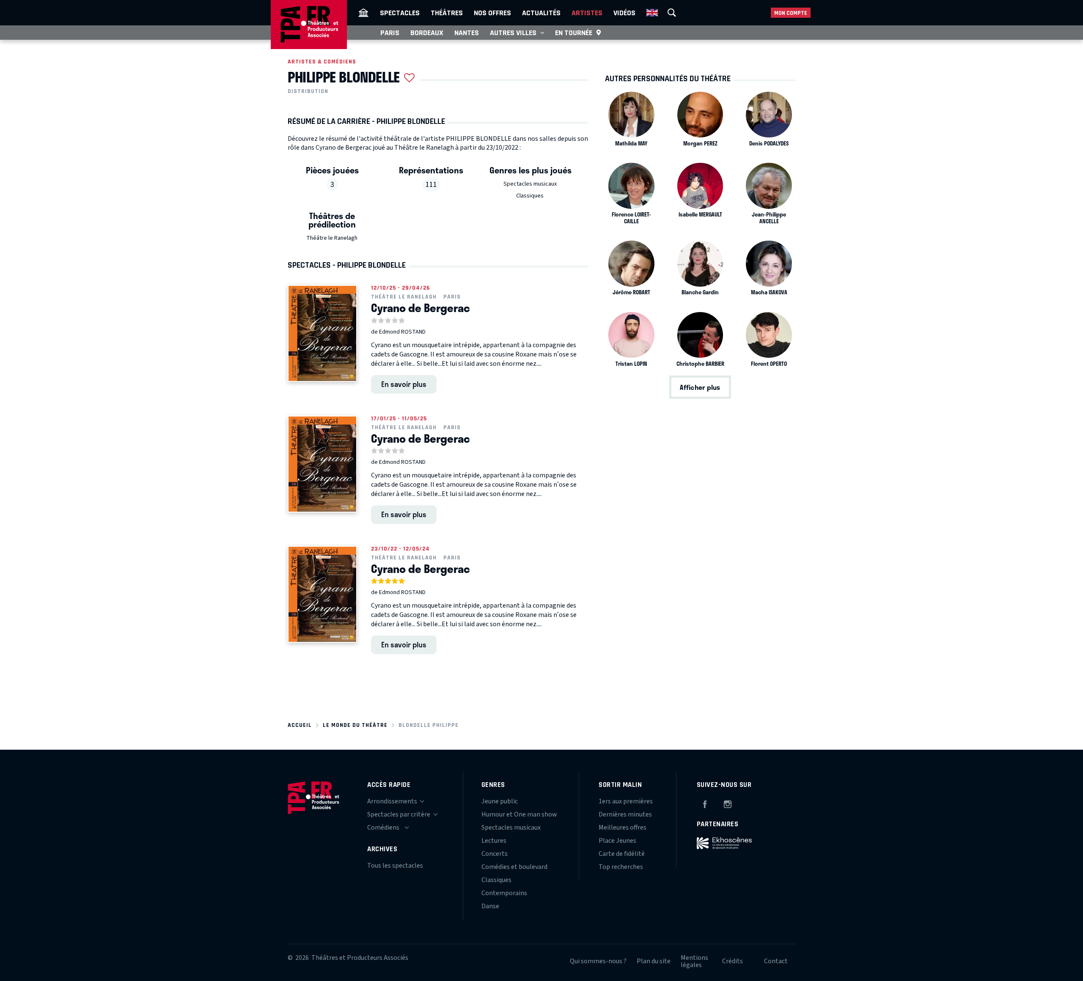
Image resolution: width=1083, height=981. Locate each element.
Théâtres (447, 12)
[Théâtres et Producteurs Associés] (363, 12)
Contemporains (504, 893)
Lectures (493, 840)
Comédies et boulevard (514, 866)
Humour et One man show (519, 814)
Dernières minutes (625, 814)
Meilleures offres (622, 827)
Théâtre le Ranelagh (331, 238)
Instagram (728, 803)
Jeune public (499, 801)
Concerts (494, 853)
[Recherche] (671, 12)
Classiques (530, 196)
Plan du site (654, 961)
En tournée (573, 32)
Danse (490, 906)
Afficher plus (700, 387)
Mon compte (790, 13)
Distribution (308, 91)
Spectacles (400, 12)
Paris (389, 32)
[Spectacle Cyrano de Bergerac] (322, 333)
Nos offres (492, 12)
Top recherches (621, 866)
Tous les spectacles (395, 865)
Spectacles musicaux (530, 184)
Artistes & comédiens (322, 61)
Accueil (300, 725)
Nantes (466, 32)
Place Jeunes (617, 840)
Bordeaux (426, 32)
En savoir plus (403, 383)
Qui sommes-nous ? (598, 961)
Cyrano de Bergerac (420, 307)
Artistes (587, 12)
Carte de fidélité (622, 853)
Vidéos (624, 12)
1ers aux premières (626, 801)
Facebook (705, 803)
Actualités (541, 12)
